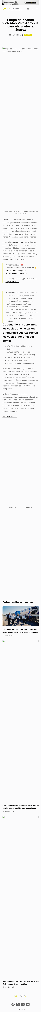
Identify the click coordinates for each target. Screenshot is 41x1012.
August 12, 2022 (12, 282)
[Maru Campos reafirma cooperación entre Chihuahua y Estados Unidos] (21, 897)
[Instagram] (23, 1004)
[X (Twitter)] (18, 1004)
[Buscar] (33, 9)
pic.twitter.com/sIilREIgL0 (16, 273)
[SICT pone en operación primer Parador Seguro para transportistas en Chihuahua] (21, 616)
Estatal (28, 35)
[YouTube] (28, 1004)
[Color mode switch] (28, 9)
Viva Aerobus (18, 242)
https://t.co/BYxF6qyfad (16, 270)
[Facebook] (13, 1004)
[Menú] (37, 9)
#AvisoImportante (13, 265)
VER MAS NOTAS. (10, 417)
